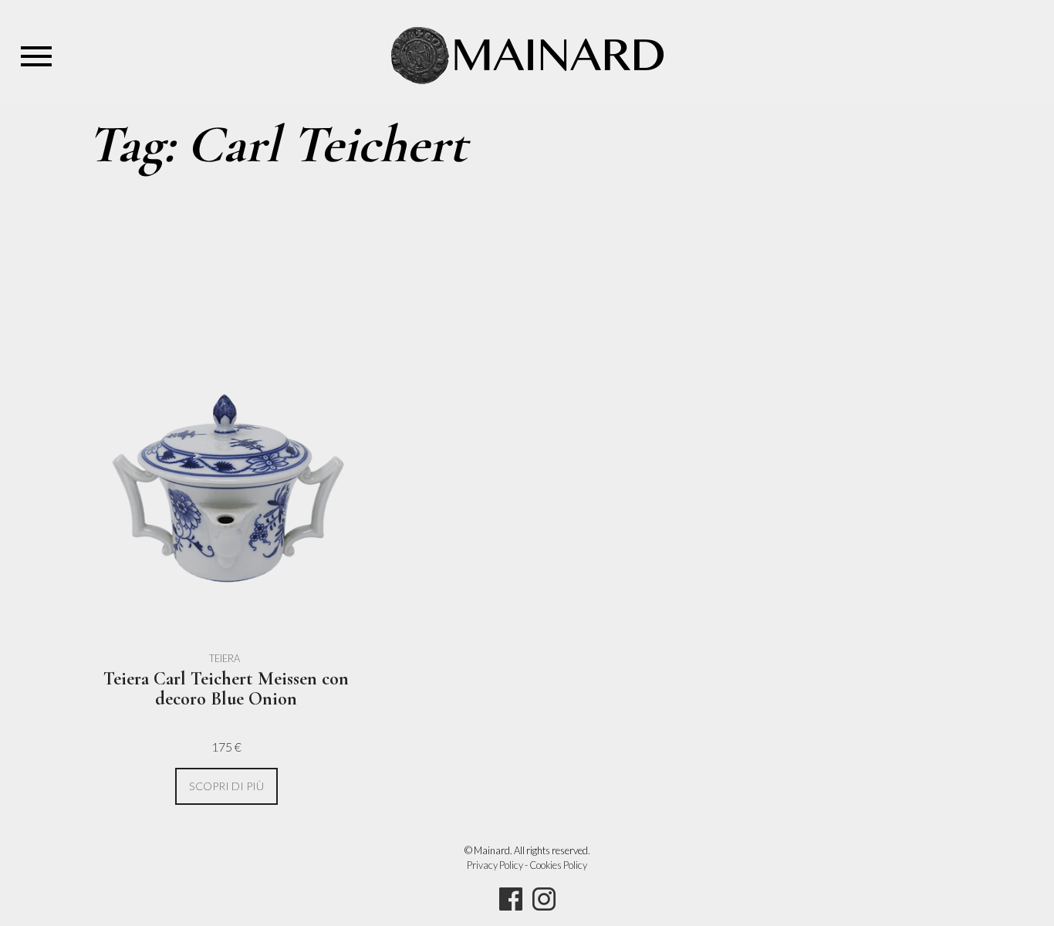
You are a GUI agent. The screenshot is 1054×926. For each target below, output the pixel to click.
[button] (226, 787)
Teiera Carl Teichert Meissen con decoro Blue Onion (226, 688)
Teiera (224, 658)
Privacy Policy (495, 865)
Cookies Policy (558, 865)
